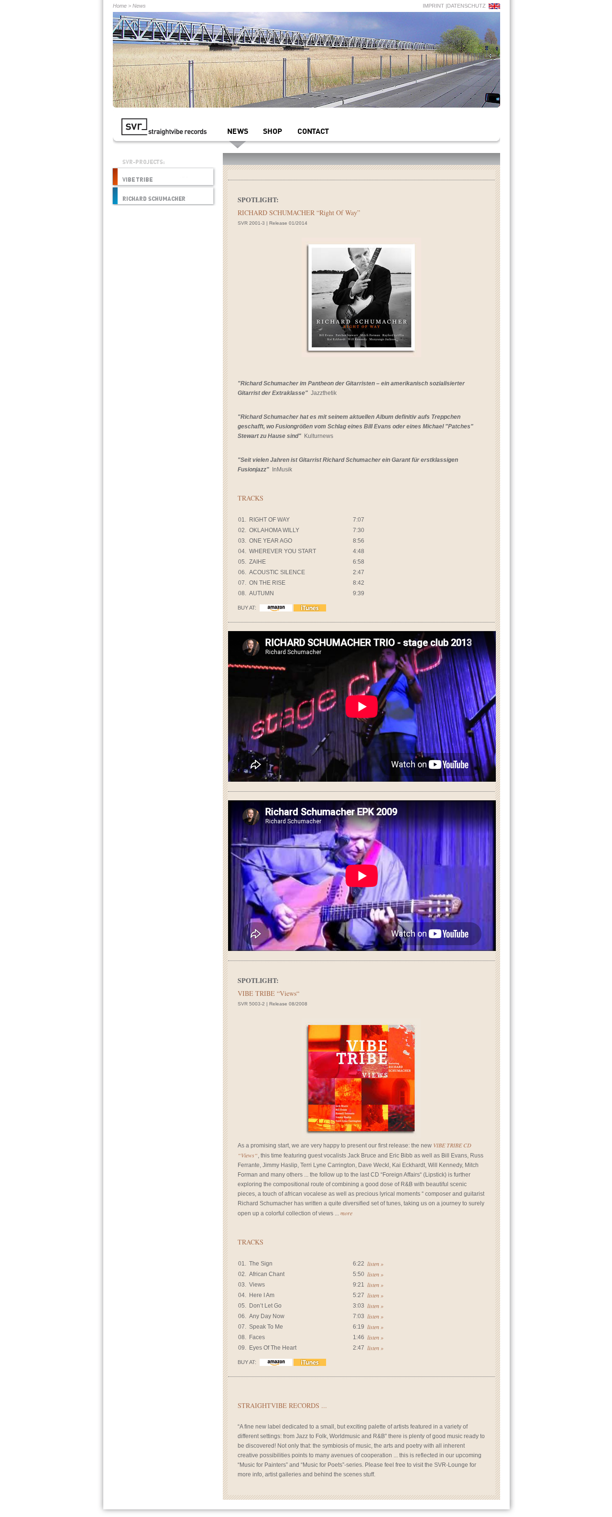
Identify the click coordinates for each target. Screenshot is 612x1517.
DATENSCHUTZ (466, 6)
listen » (375, 1263)
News (139, 6)
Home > (122, 6)
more (346, 1213)
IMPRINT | (435, 6)
